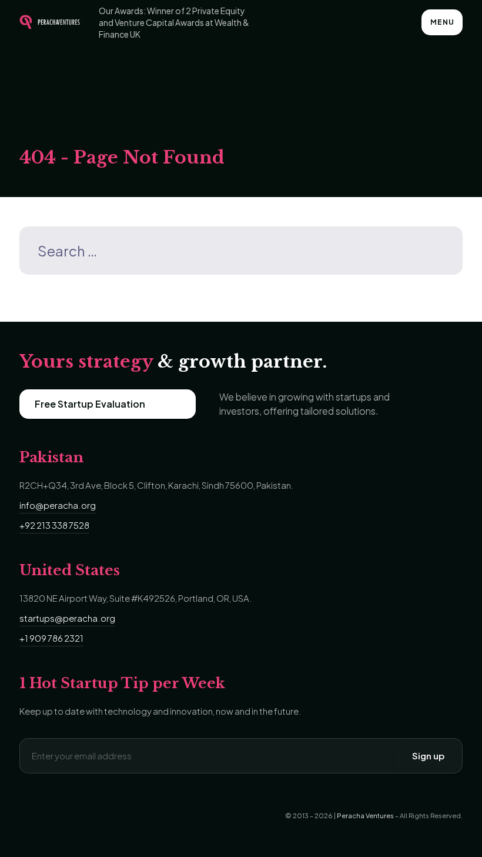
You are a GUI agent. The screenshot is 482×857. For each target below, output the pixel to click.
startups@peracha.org (67, 617)
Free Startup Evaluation (90, 404)
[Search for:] (241, 252)
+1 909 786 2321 (51, 637)
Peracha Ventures (365, 815)
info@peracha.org (57, 505)
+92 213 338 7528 (54, 525)
